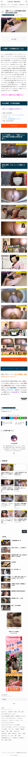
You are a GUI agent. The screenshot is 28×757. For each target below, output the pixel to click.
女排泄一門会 (4, 733)
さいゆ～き (23, 716)
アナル (3, 718)
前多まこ (3, 731)
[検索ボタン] (26, 1)
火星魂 (19, 735)
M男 (19, 711)
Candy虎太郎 (14, 443)
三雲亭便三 (22, 729)
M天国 (15, 711)
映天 (12, 735)
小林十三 (19, 733)
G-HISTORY (10, 711)
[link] (14, 453)
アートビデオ (19, 718)
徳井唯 (24, 733)
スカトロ (17, 720)
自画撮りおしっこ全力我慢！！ (18, 737)
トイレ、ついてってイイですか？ (16, 115)
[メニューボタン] (1, 1)
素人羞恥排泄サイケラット (14, 118)
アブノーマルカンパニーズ (10, 718)
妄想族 (9, 733)
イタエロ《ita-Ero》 (14, 1)
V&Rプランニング (7, 713)
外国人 (11, 731)
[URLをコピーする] (25, 418)
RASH (22, 711)
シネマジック (11, 720)
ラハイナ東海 (4, 729)
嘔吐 (7, 731)
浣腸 (15, 735)
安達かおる (14, 733)
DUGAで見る (14, 125)
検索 (24, 531)
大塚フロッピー (17, 731)
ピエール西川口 (17, 724)
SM (2, 713)
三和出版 (17, 729)
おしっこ (14, 713)
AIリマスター (4, 711)
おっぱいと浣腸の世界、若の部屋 (8, 716)
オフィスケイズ (4, 720)
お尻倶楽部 (17, 716)
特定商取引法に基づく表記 (21, 752)
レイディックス (11, 729)
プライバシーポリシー (11, 752)
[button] (3, 418)
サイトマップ (4, 752)
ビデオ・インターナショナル (7, 724)
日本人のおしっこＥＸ (6, 735)
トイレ (9, 117)
